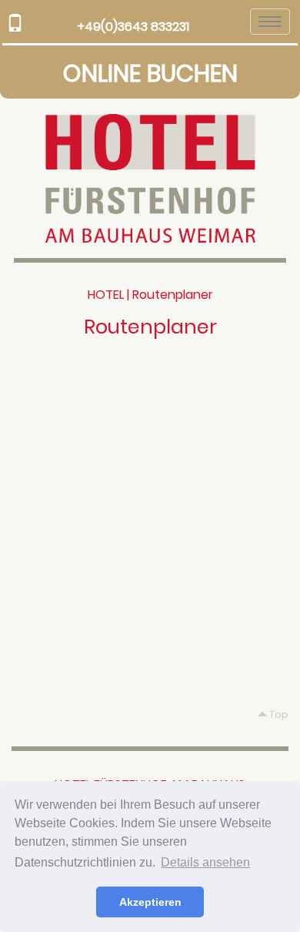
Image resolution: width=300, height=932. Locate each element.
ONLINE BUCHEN (150, 73)
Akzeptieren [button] (150, 902)
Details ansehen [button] (205, 862)
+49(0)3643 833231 (133, 26)
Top (277, 714)
